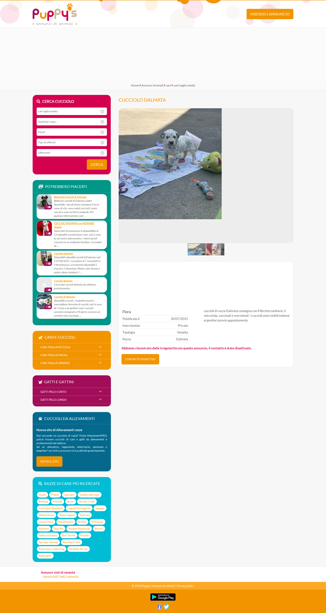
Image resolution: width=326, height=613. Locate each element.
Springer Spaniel (48, 542)
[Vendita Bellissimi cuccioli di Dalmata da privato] (44, 201)
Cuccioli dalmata (63, 280)
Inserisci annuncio (270, 14)
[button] (290, 176)
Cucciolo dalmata (63, 253)
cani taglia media (184, 85)
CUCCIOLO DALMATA (142, 100)
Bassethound (65, 521)
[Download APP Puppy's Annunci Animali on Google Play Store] (163, 599)
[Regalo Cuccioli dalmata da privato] (44, 284)
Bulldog (43, 501)
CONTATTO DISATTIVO (140, 359)
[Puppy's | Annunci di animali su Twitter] (166, 607)
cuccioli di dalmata (64, 296)
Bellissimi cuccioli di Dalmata (70, 197)
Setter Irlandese (48, 535)
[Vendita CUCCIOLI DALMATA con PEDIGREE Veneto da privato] (44, 228)
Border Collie (87, 501)
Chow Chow (46, 521)
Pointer (84, 535)
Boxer (70, 501)
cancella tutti (50, 576)
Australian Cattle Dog (51, 548)
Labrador (69, 494)
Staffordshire (46, 515)
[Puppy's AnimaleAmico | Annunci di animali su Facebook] (159, 607)
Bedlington (45, 555)
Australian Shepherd (51, 508)
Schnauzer (97, 521)
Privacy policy (185, 585)
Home (135, 85)
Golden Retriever (90, 494)
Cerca (97, 164)
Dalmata (85, 515)
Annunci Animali (152, 85)
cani (168, 85)
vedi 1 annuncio (69, 576)
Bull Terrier (68, 535)
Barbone (44, 528)
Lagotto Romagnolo (79, 508)
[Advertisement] (163, 54)
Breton (82, 521)
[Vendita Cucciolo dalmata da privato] (44, 258)
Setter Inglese (67, 515)
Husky (42, 494)
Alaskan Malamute (79, 528)
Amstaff (57, 501)
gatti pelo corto (53, 391)
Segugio (100, 508)
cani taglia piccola (55, 347)
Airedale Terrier (78, 548)
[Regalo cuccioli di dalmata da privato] (44, 301)
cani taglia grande (55, 363)
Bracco (99, 528)
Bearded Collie (71, 542)
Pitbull (55, 494)
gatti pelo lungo (53, 399)
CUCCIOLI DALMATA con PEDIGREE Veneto (74, 225)
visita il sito (49, 461)
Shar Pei (58, 528)
